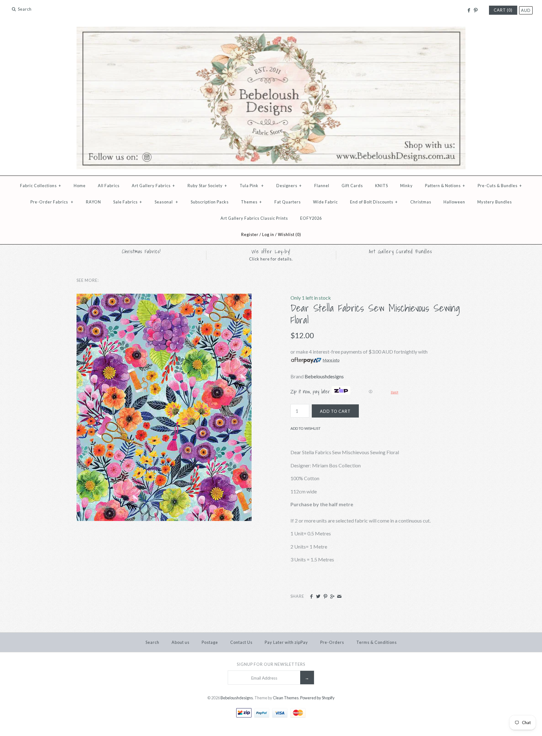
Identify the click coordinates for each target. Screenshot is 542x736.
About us (180, 642)
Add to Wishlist (305, 428)
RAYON (93, 201)
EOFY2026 (311, 218)
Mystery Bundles (494, 201)
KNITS (381, 185)
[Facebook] (468, 10)
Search (152, 642)
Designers (289, 185)
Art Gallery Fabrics (153, 185)
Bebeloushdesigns (324, 376)
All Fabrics (109, 185)
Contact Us (241, 642)
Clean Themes (286, 697)
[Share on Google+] (332, 596)
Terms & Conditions (376, 642)
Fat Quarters (287, 201)
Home (80, 185)
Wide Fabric (325, 201)
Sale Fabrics (127, 201)
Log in (268, 234)
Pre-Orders (332, 642)
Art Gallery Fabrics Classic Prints (254, 218)
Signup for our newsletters (271, 664)
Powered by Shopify (317, 697)
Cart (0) (503, 10)
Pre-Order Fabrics (51, 201)
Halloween (454, 201)
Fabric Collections (40, 185)
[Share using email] (339, 596)
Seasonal (166, 201)
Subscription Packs (210, 201)
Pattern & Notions (445, 185)
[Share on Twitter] (318, 596)
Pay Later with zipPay (286, 642)
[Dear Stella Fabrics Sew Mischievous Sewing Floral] (164, 298)
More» (394, 392)
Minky (406, 185)
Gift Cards (352, 185)
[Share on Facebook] (311, 596)
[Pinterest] (476, 10)
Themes (251, 201)
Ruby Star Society (207, 185)
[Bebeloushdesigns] (271, 31)
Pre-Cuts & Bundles (500, 185)
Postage (210, 642)
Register (249, 234)
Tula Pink (252, 185)
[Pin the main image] (325, 596)
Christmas (420, 201)
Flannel (321, 185)
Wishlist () (289, 234)
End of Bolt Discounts (374, 201)
